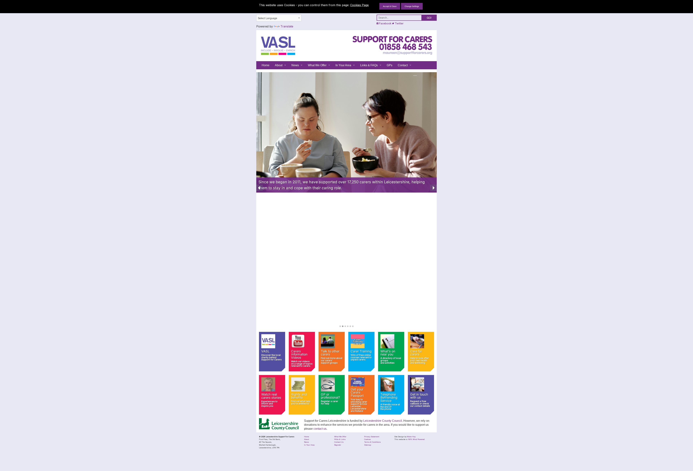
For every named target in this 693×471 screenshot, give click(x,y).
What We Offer (317, 65)
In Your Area (343, 65)
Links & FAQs (369, 65)
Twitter (399, 23)
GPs (389, 65)
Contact (403, 65)
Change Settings (412, 6)
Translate (286, 26)
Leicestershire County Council (382, 420)
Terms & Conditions (372, 442)
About (278, 65)
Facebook (384, 23)
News (295, 65)
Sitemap (367, 445)
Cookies (367, 439)
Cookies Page (359, 5)
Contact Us (339, 442)
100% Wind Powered (416, 439)
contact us (319, 428)
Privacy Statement (371, 437)
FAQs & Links (340, 439)
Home (265, 65)
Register (337, 445)
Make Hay (411, 437)
